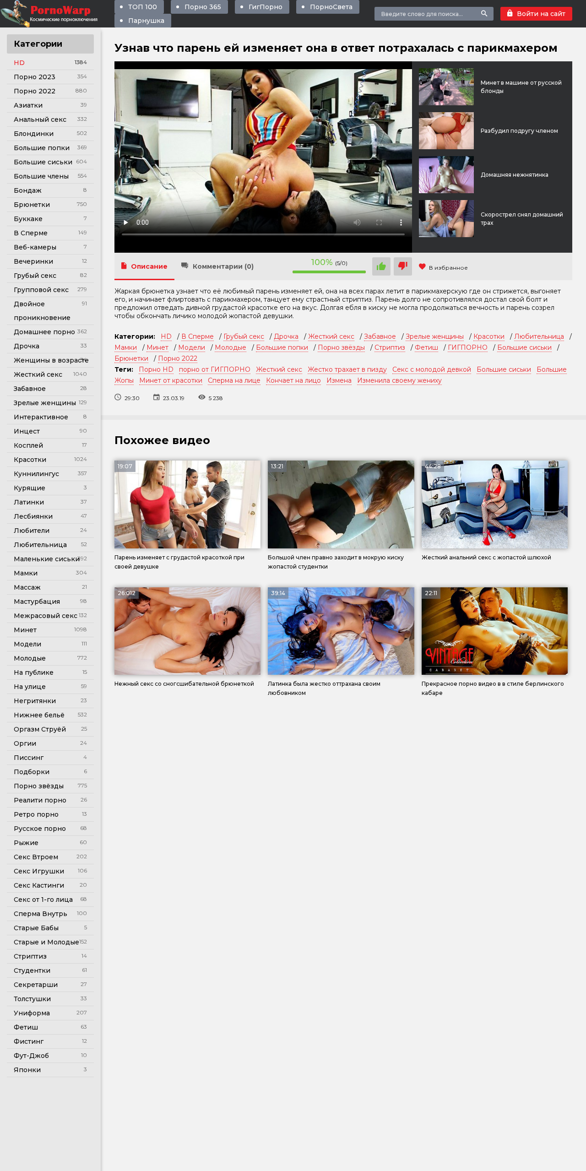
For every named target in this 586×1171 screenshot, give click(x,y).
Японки (27, 1070)
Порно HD (156, 369)
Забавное (30, 389)
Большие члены (41, 176)
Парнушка (146, 20)
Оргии (25, 743)
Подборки (31, 772)
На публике (34, 672)
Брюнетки (32, 205)
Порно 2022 (34, 91)
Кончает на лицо (293, 380)
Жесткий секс (38, 374)
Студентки (32, 970)
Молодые (30, 658)
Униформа (32, 1013)
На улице (30, 687)
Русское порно (40, 828)
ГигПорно (265, 7)
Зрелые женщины (45, 403)
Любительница (40, 545)
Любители (31, 530)
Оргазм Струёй (40, 729)
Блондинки (34, 134)
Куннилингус (36, 474)
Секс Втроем (36, 857)
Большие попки (42, 148)
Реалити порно (40, 800)
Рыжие (26, 843)
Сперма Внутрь (40, 914)
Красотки (30, 459)
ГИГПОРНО (468, 347)
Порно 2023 (34, 77)
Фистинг (28, 1041)
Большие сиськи (43, 162)
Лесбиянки (33, 516)
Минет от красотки (170, 380)
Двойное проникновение (42, 311)
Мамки (26, 573)
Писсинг (28, 758)
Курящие (29, 488)
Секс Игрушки (39, 871)
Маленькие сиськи (47, 559)
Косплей (28, 445)
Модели (27, 644)
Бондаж (28, 190)
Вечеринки (33, 261)
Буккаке (28, 219)
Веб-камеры (35, 247)
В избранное (448, 267)
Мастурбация (37, 601)
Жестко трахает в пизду (347, 369)
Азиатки (28, 105)
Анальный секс (40, 119)
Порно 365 (202, 7)
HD (19, 63)
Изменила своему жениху (399, 380)
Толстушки (32, 999)
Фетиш (26, 1027)
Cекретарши (36, 985)
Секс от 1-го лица (43, 899)
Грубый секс (35, 275)
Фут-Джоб (31, 1056)
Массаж (27, 587)
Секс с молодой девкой (431, 369)
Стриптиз (30, 956)
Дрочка (26, 346)
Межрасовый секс (45, 616)
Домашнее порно (44, 332)
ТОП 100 (142, 7)
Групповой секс (41, 290)
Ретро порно (36, 814)
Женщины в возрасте (51, 360)
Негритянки (35, 701)
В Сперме (31, 233)
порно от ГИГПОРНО (214, 369)
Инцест (27, 431)
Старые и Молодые (46, 942)
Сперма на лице (234, 380)
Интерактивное (41, 417)
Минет (25, 630)
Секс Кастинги (39, 885)
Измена (339, 380)
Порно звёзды (39, 786)
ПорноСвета (331, 7)
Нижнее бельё (39, 715)
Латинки (29, 502)
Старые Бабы (36, 928)
